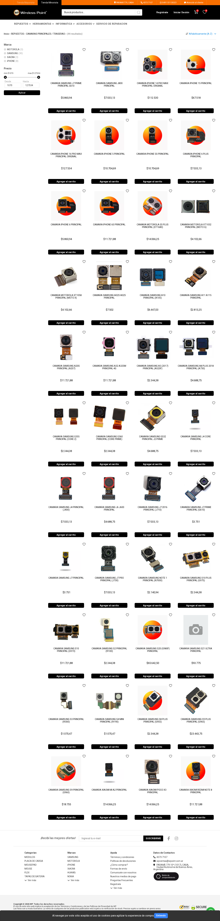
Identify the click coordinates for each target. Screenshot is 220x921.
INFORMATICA (64, 24)
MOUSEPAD (30, 865)
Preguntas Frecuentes (121, 880)
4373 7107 (148, 2)
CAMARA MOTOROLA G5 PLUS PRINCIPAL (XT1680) (152, 225)
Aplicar (22, 92)
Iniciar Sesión (181, 12)
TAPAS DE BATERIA (34, 876)
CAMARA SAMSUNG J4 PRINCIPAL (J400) (66, 508)
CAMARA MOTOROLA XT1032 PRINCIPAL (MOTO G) (195, 225)
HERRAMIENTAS (42, 24)
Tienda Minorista (49, 2)
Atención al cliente (194, 2)
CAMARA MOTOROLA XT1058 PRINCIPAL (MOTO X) (66, 296)
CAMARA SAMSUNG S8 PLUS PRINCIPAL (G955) (153, 720)
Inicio (6, 34)
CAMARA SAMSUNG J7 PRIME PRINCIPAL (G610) (195, 508)
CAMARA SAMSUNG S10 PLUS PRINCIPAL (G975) (195, 579)
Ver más (32, 880)
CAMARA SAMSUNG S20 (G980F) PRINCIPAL (153, 649)
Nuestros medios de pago (123, 876)
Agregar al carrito (66, 111)
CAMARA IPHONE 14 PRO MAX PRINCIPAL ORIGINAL (152, 84)
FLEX (26, 872)
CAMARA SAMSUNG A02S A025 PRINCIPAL (109, 296)
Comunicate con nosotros (123, 872)
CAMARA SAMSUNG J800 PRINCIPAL (109, 84)
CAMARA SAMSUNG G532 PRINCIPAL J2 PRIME (152, 437)
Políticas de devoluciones (123, 861)
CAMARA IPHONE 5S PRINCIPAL (152, 154)
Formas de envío (118, 869)
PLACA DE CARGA (33, 861)
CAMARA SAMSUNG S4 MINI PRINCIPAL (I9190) (109, 720)
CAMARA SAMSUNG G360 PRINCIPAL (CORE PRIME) (109, 437)
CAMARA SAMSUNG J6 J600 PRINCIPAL (109, 508)
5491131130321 (169, 2)
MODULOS (29, 857)
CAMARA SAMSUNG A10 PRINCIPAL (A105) (152, 296)
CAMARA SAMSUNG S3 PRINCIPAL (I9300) (66, 720)
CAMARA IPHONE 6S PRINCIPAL (109, 224)
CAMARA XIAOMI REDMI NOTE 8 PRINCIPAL (195, 791)
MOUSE (28, 869)
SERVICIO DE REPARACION (111, 24)
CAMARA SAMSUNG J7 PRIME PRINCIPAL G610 (66, 84)
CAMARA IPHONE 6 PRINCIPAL (66, 224)
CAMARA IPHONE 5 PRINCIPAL (109, 154)
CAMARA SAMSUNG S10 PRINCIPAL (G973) (66, 649)
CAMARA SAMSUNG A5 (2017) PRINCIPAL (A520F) (152, 367)
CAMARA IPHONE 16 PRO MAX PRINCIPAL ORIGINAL (66, 155)
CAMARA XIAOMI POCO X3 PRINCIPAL (152, 791)
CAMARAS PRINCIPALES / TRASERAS (45, 34)
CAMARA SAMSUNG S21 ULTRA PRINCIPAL (195, 649)
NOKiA (70, 876)
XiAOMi (71, 869)
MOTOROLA (73, 861)
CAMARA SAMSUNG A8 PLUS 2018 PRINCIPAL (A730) (196, 367)
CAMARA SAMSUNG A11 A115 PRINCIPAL (195, 296)
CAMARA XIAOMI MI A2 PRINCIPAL (109, 790)
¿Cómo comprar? (119, 865)
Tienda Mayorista (25, 2)
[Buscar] (138, 12)
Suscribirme (153, 838)
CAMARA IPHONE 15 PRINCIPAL (196, 83)
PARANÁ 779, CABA (125, 2)
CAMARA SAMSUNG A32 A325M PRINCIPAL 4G (109, 367)
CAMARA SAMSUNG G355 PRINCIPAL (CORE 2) (66, 437)
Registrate (162, 12)
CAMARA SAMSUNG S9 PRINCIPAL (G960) (66, 791)
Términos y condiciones (122, 857)
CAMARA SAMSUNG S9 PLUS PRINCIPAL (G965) (196, 720)
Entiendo (161, 915)
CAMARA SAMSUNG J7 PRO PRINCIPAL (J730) (109, 579)
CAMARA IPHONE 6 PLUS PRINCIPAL (196, 155)
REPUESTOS (21, 24)
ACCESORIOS (85, 24)
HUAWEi (71, 872)
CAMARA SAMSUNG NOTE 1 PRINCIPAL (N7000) (152, 579)
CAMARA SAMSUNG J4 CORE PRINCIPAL (196, 437)
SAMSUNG (72, 857)
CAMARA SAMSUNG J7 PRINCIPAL (66, 578)
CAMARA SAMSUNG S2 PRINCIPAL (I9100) (109, 649)
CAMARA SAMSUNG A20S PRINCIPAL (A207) (66, 367)
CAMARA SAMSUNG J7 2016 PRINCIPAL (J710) (152, 508)
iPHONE (71, 865)
